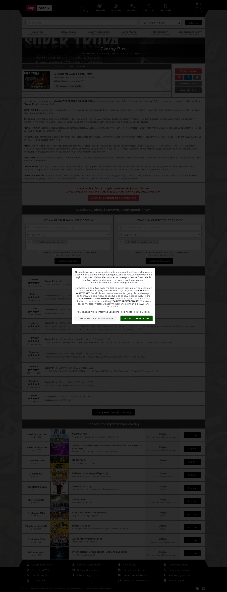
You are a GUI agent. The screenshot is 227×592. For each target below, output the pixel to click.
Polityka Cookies (141, 311)
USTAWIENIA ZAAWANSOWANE (95, 318)
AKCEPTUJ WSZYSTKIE (136, 318)
